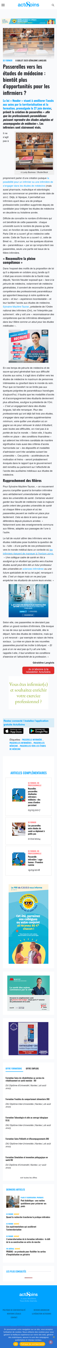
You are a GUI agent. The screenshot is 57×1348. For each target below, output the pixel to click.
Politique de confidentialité (14, 1310)
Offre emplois (32, 1068)
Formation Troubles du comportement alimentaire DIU (27, 1099)
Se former (7, 60)
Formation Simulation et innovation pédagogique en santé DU (27, 1159)
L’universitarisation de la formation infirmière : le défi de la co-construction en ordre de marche (28, 1240)
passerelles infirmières (21, 742)
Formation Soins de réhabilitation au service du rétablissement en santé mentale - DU (25, 1079)
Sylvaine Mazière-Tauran (16, 306)
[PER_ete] (28, 962)
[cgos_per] (28, 23)
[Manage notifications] (51, 1342)
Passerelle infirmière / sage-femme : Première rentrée (35, 860)
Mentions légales (14, 1313)
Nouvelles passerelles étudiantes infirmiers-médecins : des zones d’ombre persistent (34, 797)
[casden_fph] (28, 616)
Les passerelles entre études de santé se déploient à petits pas (36, 829)
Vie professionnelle (34, 784)
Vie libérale (10, 1249)
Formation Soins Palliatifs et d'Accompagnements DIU (27, 1138)
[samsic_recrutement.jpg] (28, 361)
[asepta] (28, 1054)
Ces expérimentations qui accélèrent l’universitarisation (21, 1228)
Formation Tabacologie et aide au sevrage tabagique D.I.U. (27, 1119)
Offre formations (14, 1068)
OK (15, 1344)
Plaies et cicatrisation (28, 1197)
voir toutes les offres (28, 1177)
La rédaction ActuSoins (41, 1313)
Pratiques (40, 1197)
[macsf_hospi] (28, 1010)
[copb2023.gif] (28, 708)
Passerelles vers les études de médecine (28, 747)
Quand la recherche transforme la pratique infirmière (28, 1217)
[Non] (53, 1337)
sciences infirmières (33, 568)
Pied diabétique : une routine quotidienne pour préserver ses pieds (33, 1203)
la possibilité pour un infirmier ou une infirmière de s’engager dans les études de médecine (28, 181)
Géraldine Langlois (37, 60)
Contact (14, 1317)
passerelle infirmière (32, 739)
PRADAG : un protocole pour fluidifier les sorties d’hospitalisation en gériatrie (26, 1253)
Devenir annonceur (41, 1310)
